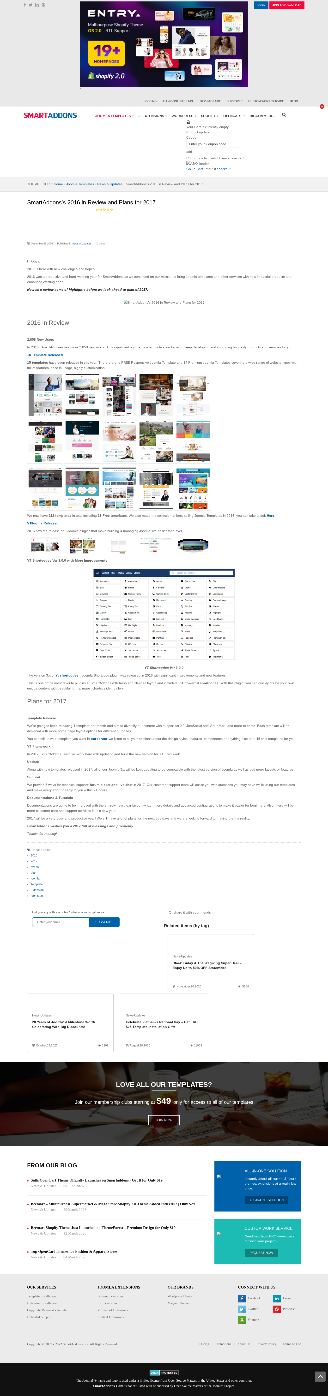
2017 (34, 861)
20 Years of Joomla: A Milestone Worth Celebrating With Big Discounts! (63, 1024)
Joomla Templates (80, 184)
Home (58, 184)
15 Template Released (45, 355)
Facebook (254, 1298)
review (35, 867)
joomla (35, 878)
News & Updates (109, 184)
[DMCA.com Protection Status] (164, 1372)
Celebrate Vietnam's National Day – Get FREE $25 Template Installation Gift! (163, 1024)
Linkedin (288, 1298)
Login (261, 5)
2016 (34, 855)
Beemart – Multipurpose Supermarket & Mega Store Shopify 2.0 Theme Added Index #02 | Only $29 (113, 1204)
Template (37, 884)
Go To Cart (194, 169)
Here (270, 515)
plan (33, 872)
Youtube (253, 1320)
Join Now (164, 1120)
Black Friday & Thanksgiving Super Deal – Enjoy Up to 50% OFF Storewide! (207, 965)
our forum (99, 739)
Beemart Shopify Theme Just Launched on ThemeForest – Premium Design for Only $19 (103, 1228)
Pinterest (288, 1309)
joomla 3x (37, 895)
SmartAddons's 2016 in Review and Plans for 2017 (91, 202)
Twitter (252, 1309)
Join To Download (287, 5)
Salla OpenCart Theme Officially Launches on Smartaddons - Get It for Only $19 (97, 1180)
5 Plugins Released (43, 523)
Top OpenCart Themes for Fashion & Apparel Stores (74, 1251)
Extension (37, 890)
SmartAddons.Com (108, 1386)
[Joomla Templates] (50, 115)
